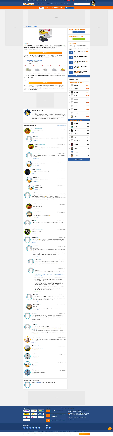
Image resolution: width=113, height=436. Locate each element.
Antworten (33, 132)
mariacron (36, 161)
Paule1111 (76, 130)
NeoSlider (76, 95)
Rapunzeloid (36, 337)
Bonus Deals (42, 3)
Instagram (34, 0)
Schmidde (76, 155)
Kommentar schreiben (61, 125)
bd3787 (75, 106)
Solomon (76, 144)
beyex (35, 136)
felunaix (34, 324)
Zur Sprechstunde (78, 38)
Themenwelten (50, 3)
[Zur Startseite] (94, 3)
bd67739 (76, 85)
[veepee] (26, 419)
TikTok (43, 0)
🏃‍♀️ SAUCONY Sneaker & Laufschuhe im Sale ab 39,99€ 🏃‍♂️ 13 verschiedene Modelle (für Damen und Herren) (55, 434)
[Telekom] (33, 416)
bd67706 (76, 102)
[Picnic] (26, 416)
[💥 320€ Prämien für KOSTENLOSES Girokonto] (41, 7)
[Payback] (41, 413)
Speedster (36, 169)
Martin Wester (77, 140)
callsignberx (34, 370)
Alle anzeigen (79, 75)
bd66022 (76, 99)
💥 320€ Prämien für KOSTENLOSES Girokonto (54, 7)
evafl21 (36, 128)
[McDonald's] (33, 413)
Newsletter (47, 0)
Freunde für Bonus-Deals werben (57, 419)
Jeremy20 (76, 151)
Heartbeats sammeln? (79, 119)
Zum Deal (45, 52)
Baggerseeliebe (37, 211)
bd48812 (76, 113)
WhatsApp (25, 0)
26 (37, 49)
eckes (33, 220)
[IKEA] (41, 410)
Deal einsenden (79, 31)
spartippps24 (77, 126)
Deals (37, 3)
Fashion (35, 26)
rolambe (36, 345)
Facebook (30, 0)
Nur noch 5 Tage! (69, 7)
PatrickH (34, 192)
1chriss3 (76, 109)
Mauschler (34, 237)
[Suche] (88, 4)
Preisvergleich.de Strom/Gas (57, 410)
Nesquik (34, 353)
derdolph (76, 92)
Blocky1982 (36, 245)
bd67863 (76, 88)
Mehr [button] (68, 3)
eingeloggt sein (38, 382)
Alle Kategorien (29, 26)
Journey (75, 148)
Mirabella (36, 153)
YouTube (39, 0)
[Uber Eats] (41, 416)
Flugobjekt (37, 229)
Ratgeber (63, 3)
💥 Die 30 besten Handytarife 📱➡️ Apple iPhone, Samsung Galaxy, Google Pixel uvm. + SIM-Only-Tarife (78, 414)
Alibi (75, 137)
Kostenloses (57, 3)
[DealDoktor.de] (28, 4)
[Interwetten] (26, 413)
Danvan (34, 313)
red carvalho (76, 133)
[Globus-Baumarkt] (33, 410)
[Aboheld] (26, 410)
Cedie (75, 116)
